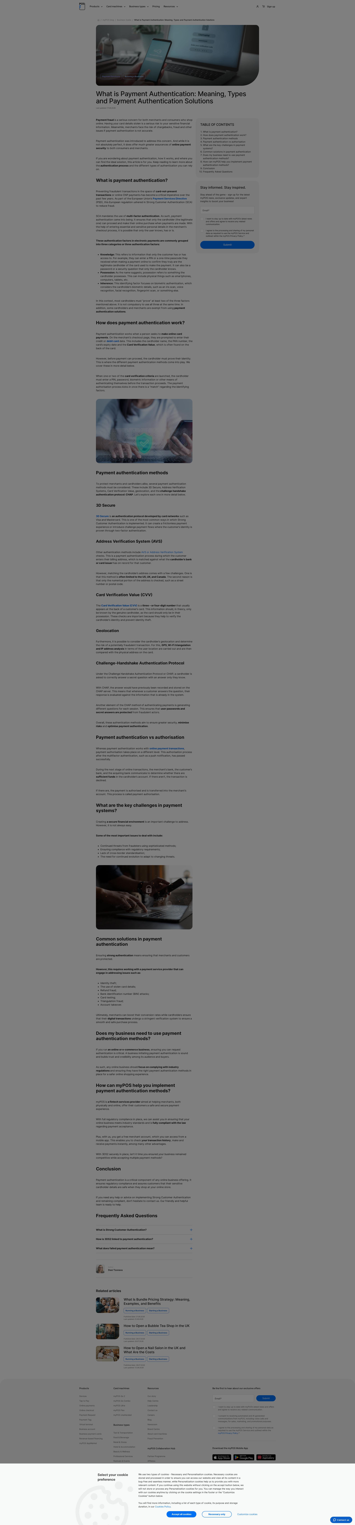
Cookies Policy (163, 1506)
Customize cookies (247, 1514)
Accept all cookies (181, 1514)
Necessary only (216, 1514)
